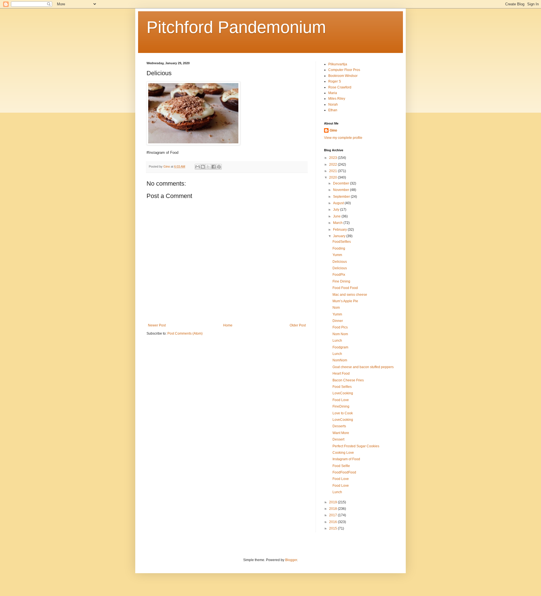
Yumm (337, 255)
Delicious (339, 262)
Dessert (338, 439)
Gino (333, 130)
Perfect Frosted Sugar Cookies (355, 446)
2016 (333, 522)
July (336, 210)
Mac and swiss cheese (349, 295)
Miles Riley (336, 99)
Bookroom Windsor (343, 76)
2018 (333, 509)
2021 (333, 171)
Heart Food (341, 373)
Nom (336, 308)
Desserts (339, 426)
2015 (333, 528)
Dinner (337, 321)
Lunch (337, 341)
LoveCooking (342, 393)
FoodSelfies (341, 242)
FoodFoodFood (344, 472)
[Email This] (197, 167)
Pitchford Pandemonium (236, 27)
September (342, 197)
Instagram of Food (346, 459)
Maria (332, 93)
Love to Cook (342, 413)
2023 (333, 158)
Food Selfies (342, 387)
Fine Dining (341, 281)
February (340, 230)
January (339, 236)
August (339, 203)
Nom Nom (340, 334)
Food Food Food (345, 288)
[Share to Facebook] (213, 167)
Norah (333, 104)
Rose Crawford (339, 87)
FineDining (340, 406)
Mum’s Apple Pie (345, 301)
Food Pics (340, 327)
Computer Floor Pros (344, 70)
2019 (333, 502)
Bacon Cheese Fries (348, 380)
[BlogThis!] (203, 167)
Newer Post (157, 325)
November (341, 190)
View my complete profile (343, 138)
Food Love (340, 400)
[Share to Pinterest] (219, 167)
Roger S (334, 81)
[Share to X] (208, 167)
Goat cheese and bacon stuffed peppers (363, 367)
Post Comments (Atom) (185, 333)
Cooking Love (343, 453)
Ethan (332, 110)
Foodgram (340, 347)
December (341, 183)
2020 (333, 177)
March (338, 223)
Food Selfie (341, 466)
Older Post (298, 325)
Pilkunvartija (337, 64)
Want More (340, 433)
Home (227, 325)
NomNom (339, 360)
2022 (333, 164)
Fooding (338, 248)
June (337, 216)
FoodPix (338, 275)
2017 (333, 515)
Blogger (291, 560)
